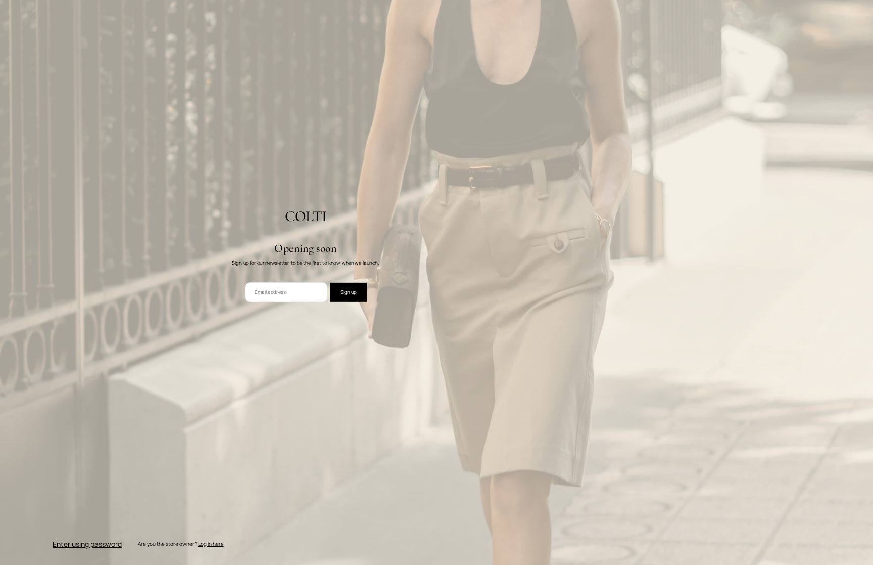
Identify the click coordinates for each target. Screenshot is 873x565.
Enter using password (87, 544)
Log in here (211, 543)
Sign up (348, 292)
